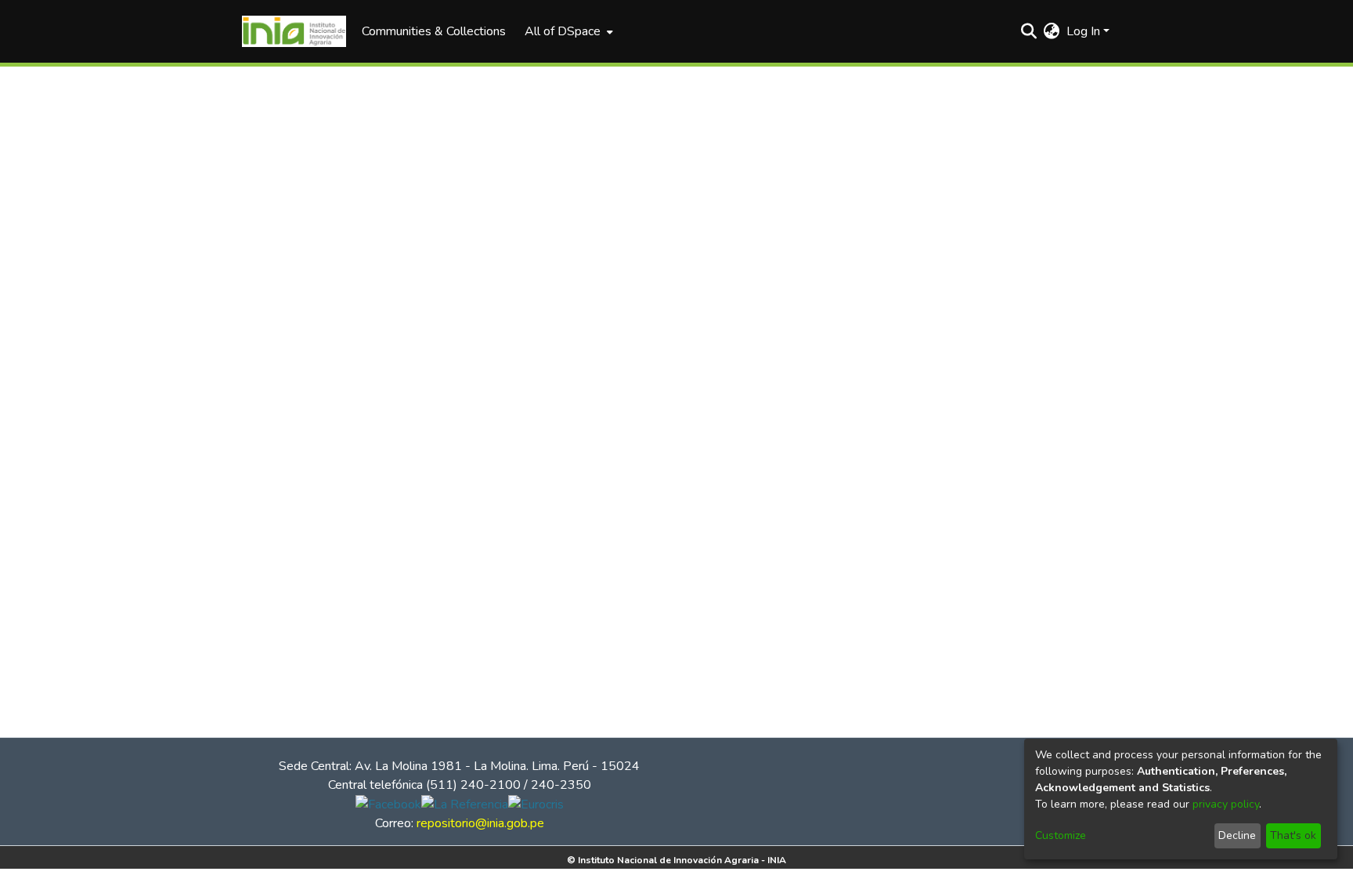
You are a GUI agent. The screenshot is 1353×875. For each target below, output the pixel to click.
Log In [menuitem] (1083, 31)
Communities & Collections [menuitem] (434, 31)
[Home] (294, 31)
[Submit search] (1029, 31)
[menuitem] (567, 31)
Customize (1060, 835)
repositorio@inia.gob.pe (480, 823)
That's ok (1293, 835)
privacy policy (1225, 804)
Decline (1237, 835)
